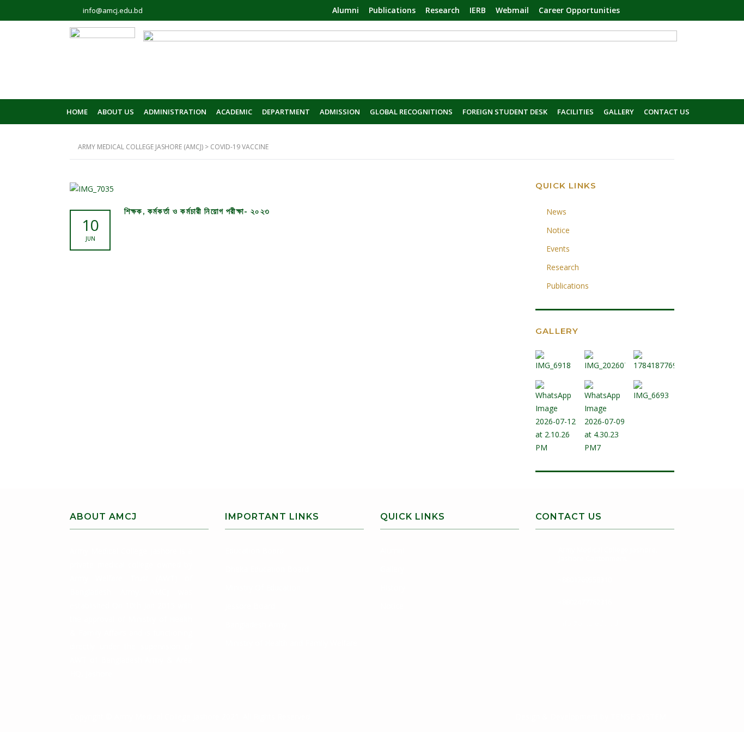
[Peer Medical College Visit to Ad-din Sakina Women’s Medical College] (556, 413)
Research (442, 10)
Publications (392, 10)
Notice (558, 230)
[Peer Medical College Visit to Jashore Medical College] (604, 413)
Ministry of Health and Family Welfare (291, 643)
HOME (77, 112)
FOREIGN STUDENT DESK (504, 112)
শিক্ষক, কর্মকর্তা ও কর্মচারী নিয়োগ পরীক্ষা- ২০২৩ (197, 211)
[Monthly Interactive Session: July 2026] (653, 413)
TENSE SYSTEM (638, 716)
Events (558, 248)
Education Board (254, 550)
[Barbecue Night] (604, 357)
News (556, 211)
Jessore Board (250, 606)
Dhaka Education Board (267, 569)
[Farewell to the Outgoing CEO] (556, 357)
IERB (477, 10)
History (392, 587)
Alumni (345, 10)
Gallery (392, 569)
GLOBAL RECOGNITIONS (411, 112)
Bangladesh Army (256, 624)
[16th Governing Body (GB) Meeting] (653, 357)
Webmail (512, 10)
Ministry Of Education (263, 587)
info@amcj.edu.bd (588, 623)
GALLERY (618, 112)
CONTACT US (667, 112)
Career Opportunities (579, 10)
